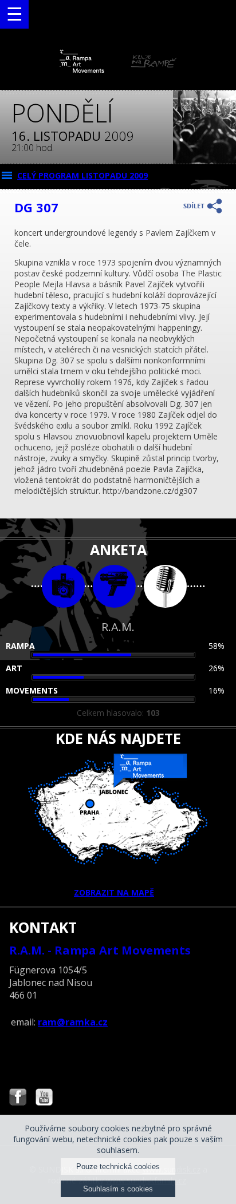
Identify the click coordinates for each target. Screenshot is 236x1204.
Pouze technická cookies (118, 1166)
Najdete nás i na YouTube (44, 1098)
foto (63, 586)
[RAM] (118, 70)
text (165, 586)
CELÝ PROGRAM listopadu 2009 (82, 175)
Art (14, 668)
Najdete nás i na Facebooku (17, 1098)
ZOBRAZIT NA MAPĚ (114, 892)
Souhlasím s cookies (118, 1189)
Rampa (20, 645)
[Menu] (14, 14)
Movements (32, 690)
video (114, 586)
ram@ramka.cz (73, 1022)
